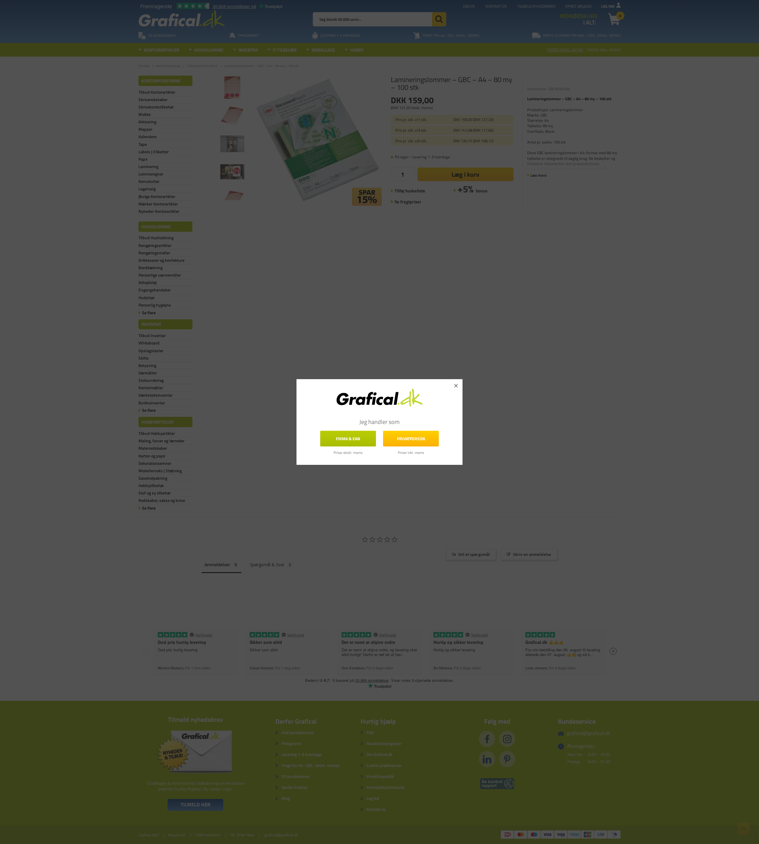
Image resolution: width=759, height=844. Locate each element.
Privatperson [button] (411, 438)
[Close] (456, 385)
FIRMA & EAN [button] (348, 438)
